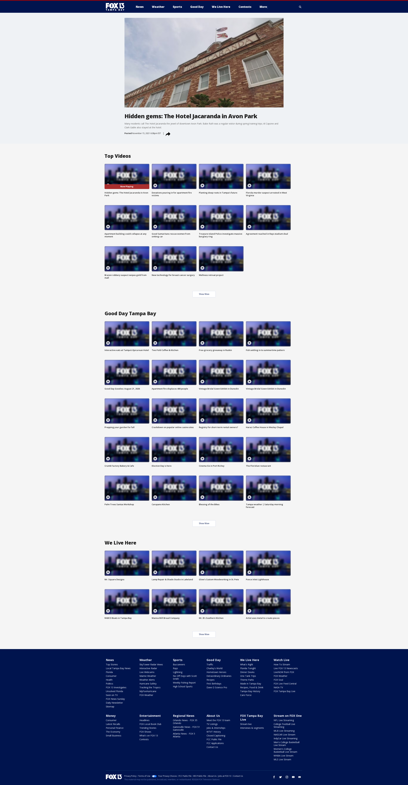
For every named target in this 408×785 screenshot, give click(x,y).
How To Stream (282, 664)
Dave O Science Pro (217, 687)
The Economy (113, 731)
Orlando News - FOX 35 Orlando (185, 722)
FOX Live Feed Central (285, 683)
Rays (175, 668)
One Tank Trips (248, 675)
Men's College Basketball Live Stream (286, 744)
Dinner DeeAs (247, 672)
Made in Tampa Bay (250, 683)
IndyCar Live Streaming (285, 738)
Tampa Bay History (250, 691)
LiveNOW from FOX (284, 672)
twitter (280, 777)
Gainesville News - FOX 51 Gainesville (186, 728)
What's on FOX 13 (148, 735)
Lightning (177, 672)
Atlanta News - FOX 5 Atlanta (184, 735)
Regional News (183, 716)
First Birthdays (214, 683)
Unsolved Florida (114, 691)
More (263, 7)
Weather (145, 660)
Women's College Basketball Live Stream (285, 750)
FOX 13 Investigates (116, 687)
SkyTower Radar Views (151, 664)
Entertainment (150, 716)
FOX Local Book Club (150, 724)
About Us (213, 716)
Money (111, 716)
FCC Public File (214, 739)
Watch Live (281, 660)
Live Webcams (146, 672)
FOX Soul (278, 679)
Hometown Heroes (216, 672)
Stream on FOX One (288, 716)
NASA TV (278, 687)
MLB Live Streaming (284, 730)
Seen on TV (112, 695)
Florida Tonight (248, 668)
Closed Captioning (216, 735)
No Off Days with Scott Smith (185, 677)
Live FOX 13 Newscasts (286, 668)
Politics (109, 683)
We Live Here (249, 660)
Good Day (214, 660)
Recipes (211, 679)
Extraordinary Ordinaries (219, 675)
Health (109, 679)
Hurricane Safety (148, 683)
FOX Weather (146, 695)
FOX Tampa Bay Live (284, 691)
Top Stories (112, 664)
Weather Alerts (147, 679)
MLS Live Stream (282, 759)
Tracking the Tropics (149, 687)
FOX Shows (145, 731)
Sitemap (110, 706)
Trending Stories (147, 727)
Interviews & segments (252, 727)
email (299, 777)
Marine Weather (147, 675)
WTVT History (214, 731)
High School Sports (183, 686)
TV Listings (212, 724)
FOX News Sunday (115, 698)
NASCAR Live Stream (284, 734)
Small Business (113, 735)
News (110, 660)
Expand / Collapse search (300, 6)
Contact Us (212, 747)
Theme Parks (247, 679)
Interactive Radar (148, 668)
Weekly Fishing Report (184, 682)
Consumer (111, 675)
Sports (177, 660)
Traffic (210, 664)
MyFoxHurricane (147, 691)
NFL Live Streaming (284, 720)
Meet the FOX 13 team (218, 720)
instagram (286, 777)
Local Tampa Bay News (118, 668)
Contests (144, 739)
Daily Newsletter (114, 702)
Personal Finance (115, 727)
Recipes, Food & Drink (251, 687)
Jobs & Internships (216, 727)
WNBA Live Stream (283, 755)
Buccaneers (179, 664)
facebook (274, 777)
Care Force (245, 695)
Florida (109, 672)
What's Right (246, 664)
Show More (204, 294)
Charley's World (214, 668)
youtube (293, 777)
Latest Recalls (113, 724)
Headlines (144, 720)
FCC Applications (215, 743)
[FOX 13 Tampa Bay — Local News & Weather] (116, 7)
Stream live (246, 724)
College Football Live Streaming (284, 725)
